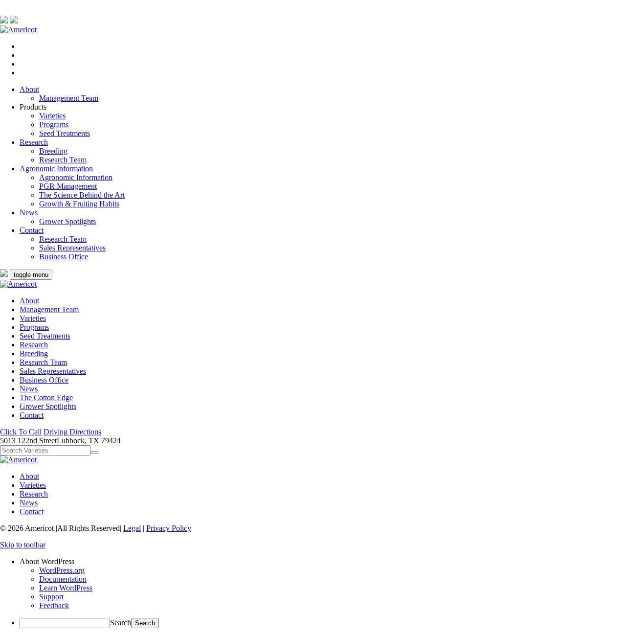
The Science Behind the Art (82, 195)
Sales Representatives (72, 248)
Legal (132, 528)
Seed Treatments (64, 133)
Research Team (63, 160)
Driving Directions (72, 432)
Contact (32, 230)
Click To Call (21, 432)
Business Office (63, 256)
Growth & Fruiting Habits (79, 204)
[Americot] (18, 29)
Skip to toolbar (22, 545)
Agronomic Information (56, 168)
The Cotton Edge (46, 397)
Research (34, 142)
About (29, 89)
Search (120, 622)
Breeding (53, 151)
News (29, 212)
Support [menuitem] (51, 596)
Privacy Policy (168, 528)
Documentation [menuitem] (63, 579)
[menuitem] (323, 561)
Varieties (52, 116)
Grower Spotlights (67, 221)
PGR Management (68, 186)
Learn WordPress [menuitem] (65, 588)
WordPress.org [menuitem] (62, 570)
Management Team (68, 98)
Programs (53, 124)
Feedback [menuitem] (54, 605)
